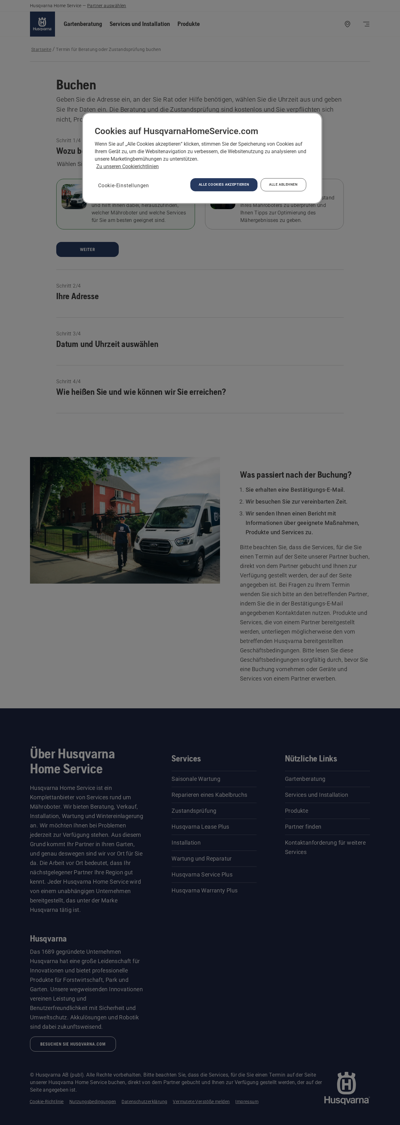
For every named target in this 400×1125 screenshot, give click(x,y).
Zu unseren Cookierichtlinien (127, 166)
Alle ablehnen (283, 184)
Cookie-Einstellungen (123, 185)
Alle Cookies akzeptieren (224, 184)
